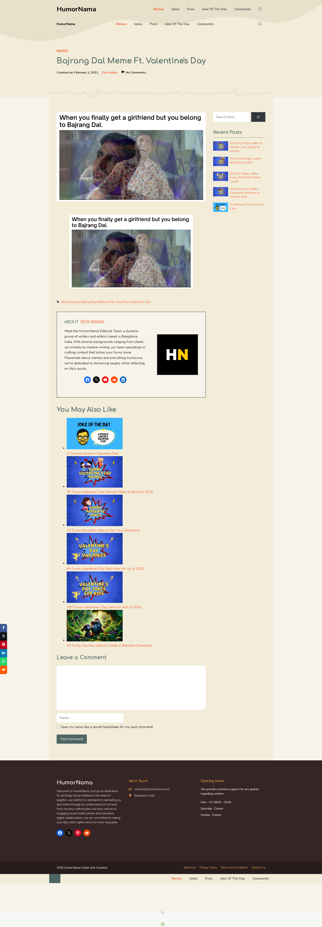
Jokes (175, 9)
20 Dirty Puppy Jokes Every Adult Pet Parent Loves (245, 177)
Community (242, 9)
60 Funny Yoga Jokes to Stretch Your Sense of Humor (246, 147)
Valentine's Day (140, 302)
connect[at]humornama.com (152, 789)
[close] (162, 912)
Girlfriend (102, 302)
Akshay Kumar (70, 302)
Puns (191, 9)
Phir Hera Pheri (119, 302)
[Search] (258, 117)
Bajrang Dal (87, 302)
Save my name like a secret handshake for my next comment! (107, 727)
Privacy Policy (208, 867)
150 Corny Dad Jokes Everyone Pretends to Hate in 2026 (245, 192)
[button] (260, 9)
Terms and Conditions (234, 867)
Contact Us (258, 867)
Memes (158, 9)
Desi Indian (110, 72)
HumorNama (76, 9)
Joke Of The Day (214, 9)
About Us (190, 867)
